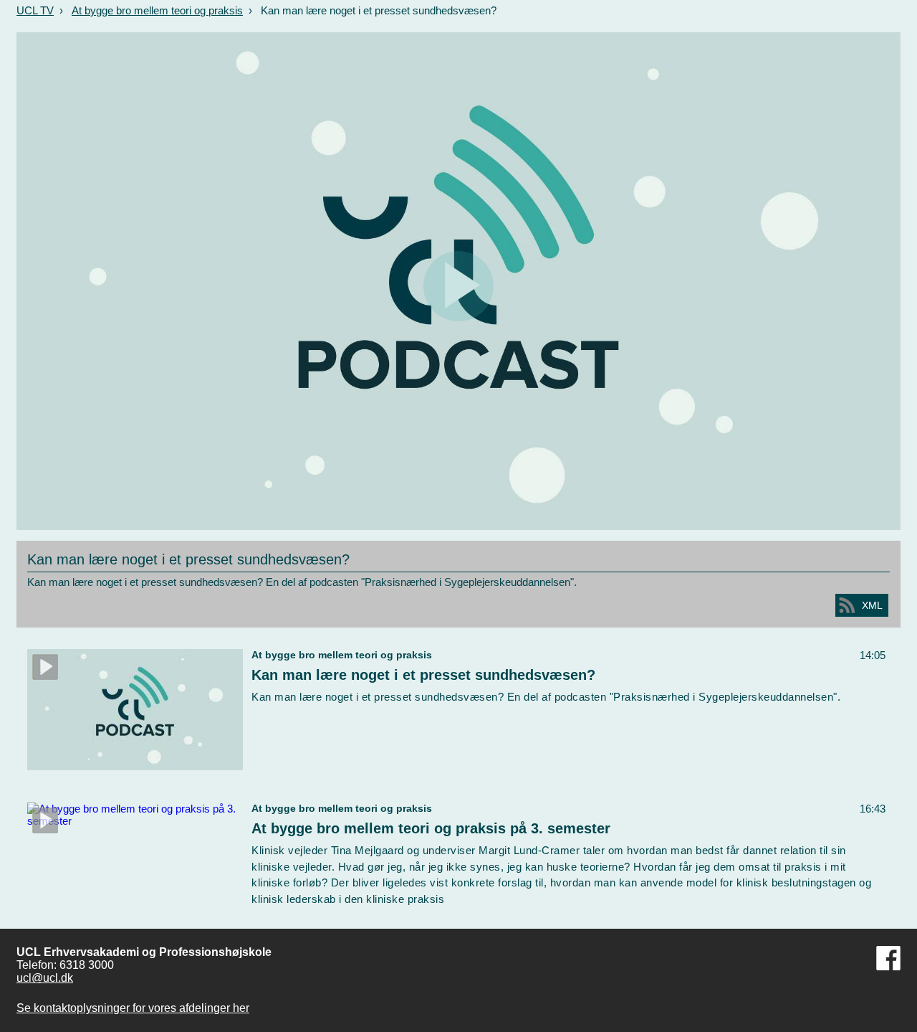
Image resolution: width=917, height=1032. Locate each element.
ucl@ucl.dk (44, 978)
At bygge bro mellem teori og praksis (157, 10)
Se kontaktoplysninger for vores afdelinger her (132, 1008)
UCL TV (35, 10)
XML (872, 605)
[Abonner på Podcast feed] (846, 605)
